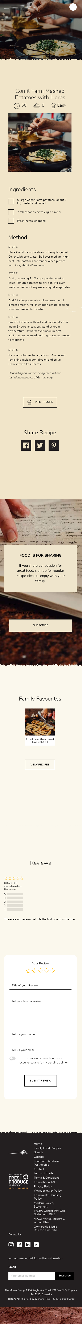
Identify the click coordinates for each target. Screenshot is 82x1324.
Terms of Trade (43, 1173)
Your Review (40, 963)
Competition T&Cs (46, 1182)
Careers (39, 1156)
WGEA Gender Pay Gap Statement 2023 (49, 1212)
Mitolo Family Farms (21, 7)
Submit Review (40, 1080)
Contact (39, 1169)
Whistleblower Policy (48, 1190)
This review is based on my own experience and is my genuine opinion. (44, 1060)
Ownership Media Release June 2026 (46, 1228)
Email (14, 604)
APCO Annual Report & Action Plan (49, 1220)
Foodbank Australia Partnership (46, 1163)
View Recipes (39, 764)
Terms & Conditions (47, 1177)
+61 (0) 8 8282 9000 (32, 1299)
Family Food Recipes (47, 1148)
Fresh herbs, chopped (31, 220)
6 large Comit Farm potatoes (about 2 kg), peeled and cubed (41, 202)
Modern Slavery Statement (44, 1205)
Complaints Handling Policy (47, 1197)
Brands (38, 1152)
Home (38, 1143)
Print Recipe (43, 401)
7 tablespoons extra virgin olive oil (39, 212)
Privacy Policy (43, 1186)
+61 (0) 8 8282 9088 (62, 1299)
